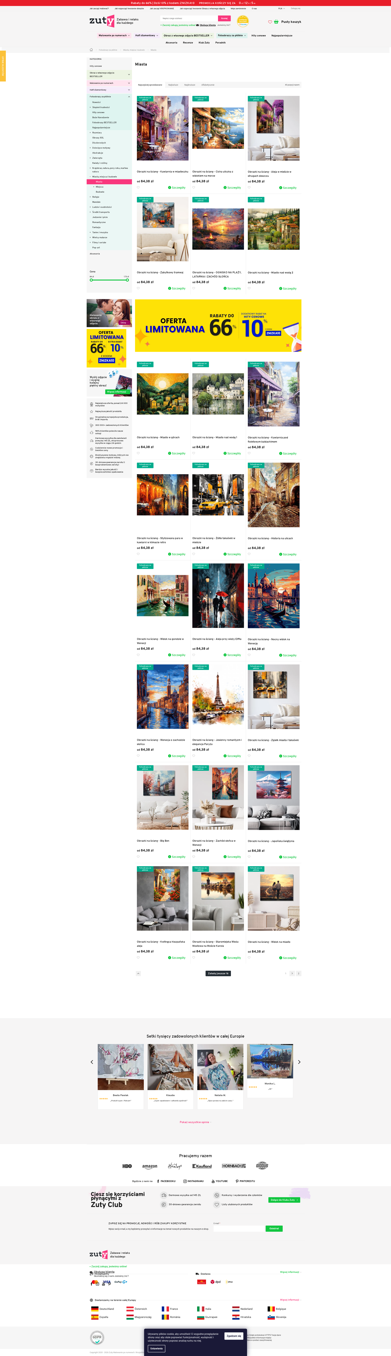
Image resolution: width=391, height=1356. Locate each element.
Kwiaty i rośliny (99, 163)
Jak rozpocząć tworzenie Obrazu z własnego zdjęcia (202, 8)
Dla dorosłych (99, 142)
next (298, 1062)
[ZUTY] (110, 1254)
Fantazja (96, 227)
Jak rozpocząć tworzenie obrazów (129, 8)
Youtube (222, 1181)
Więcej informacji (289, 1272)
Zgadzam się (234, 1336)
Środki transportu (101, 212)
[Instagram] (97, 1284)
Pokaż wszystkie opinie (194, 1122)
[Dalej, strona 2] (292, 973)
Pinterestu (247, 1181)
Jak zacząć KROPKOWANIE (162, 8)
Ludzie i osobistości (102, 207)
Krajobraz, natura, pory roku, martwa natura (110, 170)
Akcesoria (95, 254)
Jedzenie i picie (100, 217)
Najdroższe (189, 85)
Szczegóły (178, 187)
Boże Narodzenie (100, 117)
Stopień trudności (101, 107)
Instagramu (196, 1181)
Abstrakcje (97, 152)
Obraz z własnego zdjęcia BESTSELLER (102, 75)
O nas (254, 8)
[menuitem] (114, 35)
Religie (95, 196)
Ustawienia (156, 1348)
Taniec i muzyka (100, 232)
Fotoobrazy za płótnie (100, 97)
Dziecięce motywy (101, 147)
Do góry (138, 973)
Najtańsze (173, 85)
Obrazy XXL (98, 137)
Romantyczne (99, 222)
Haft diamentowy (98, 90)
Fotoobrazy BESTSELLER (104, 122)
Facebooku (168, 1181)
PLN (280, 8)
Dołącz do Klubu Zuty (283, 1199)
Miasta (99, 181)
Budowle (100, 191)
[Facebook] (91, 1284)
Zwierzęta (97, 158)
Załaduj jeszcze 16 (218, 973)
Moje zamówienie (238, 8)
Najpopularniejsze (101, 127)
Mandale (96, 202)
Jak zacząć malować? (99, 8)
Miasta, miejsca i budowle (104, 176)
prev (92, 1062)
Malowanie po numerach (101, 83)
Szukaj (224, 18)
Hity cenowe (96, 66)
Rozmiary (97, 132)
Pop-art (96, 247)
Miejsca (99, 186)
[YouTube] (103, 1284)
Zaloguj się (274, 1229)
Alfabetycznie (207, 85)
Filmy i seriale (99, 242)
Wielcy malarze (99, 237)
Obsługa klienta (208, 25)
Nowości (96, 102)
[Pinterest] (109, 1284)
